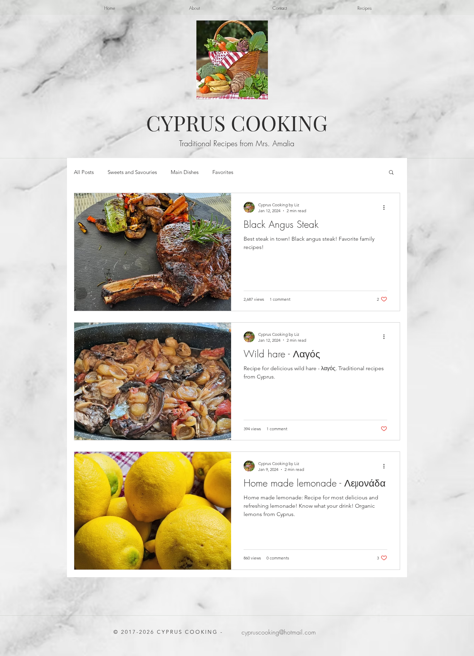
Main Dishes (184, 172)
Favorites (222, 172)
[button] (391, 172)
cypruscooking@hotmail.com (279, 632)
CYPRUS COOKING (237, 122)
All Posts (84, 172)
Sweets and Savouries (132, 172)
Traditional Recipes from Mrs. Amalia (236, 143)
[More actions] (386, 207)
